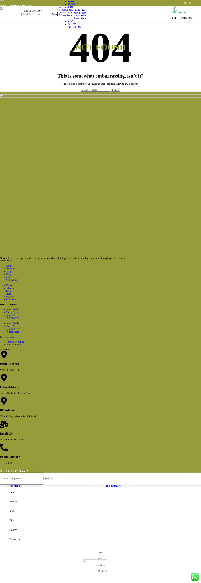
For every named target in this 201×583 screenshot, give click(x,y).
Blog (8, 274)
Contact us (11, 280)
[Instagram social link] (190, 3)
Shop (8, 271)
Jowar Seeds (65, 7)
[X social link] (185, 3)
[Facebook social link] (181, 3)
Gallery (10, 277)
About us (10, 268)
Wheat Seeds (65, 15)
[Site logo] (10, 22)
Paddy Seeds (65, 12)
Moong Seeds (66, 9)
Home (9, 265)
